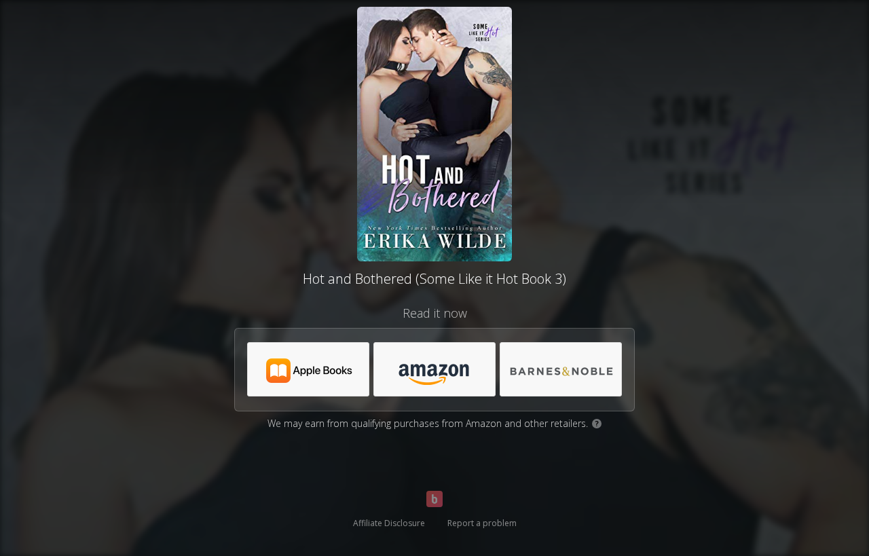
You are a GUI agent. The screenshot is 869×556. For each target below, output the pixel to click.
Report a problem (482, 523)
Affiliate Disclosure (389, 523)
